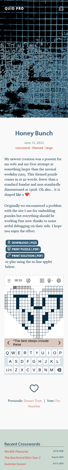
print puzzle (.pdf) (23, 249)
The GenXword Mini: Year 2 (22, 457)
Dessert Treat (33, 401)
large (49, 148)
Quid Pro (14, 8)
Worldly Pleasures (16, 451)
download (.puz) (22, 242)
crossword (22, 148)
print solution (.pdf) (25, 255)
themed (37, 148)
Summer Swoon (15, 464)
